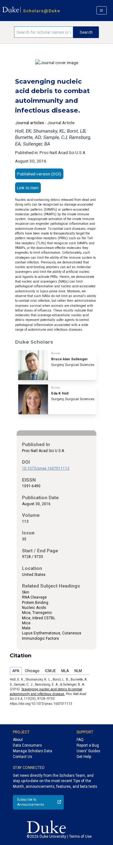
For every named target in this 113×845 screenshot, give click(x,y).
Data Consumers (27, 745)
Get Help (84, 756)
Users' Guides (88, 751)
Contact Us (22, 756)
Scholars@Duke (41, 10)
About (18, 739)
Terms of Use (80, 836)
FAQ (80, 739)
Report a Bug (88, 745)
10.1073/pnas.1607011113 (45, 468)
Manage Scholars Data (32, 751)
